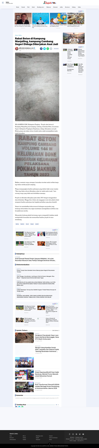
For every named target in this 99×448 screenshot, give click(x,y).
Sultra (79, 7)
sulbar (61, 7)
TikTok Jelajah (73, 440)
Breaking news (40, 7)
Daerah (23, 7)
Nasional (38, 439)
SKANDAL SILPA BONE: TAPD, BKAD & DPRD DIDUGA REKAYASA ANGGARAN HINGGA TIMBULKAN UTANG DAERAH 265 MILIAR (34, 296)
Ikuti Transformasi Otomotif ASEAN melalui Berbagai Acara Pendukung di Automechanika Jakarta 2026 (47, 386)
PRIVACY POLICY (70, 439)
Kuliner (24, 439)
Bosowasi (67, 7)
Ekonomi (55, 7)
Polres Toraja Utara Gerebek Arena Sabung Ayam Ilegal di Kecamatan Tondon (36, 271)
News (50, 439)
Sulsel (33, 7)
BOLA (24, 435)
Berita (17, 7)
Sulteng (74, 7)
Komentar (56, 48)
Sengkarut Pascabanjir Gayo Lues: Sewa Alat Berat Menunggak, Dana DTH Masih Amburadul (47, 337)
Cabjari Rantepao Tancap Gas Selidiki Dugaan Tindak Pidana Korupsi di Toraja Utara (36, 290)
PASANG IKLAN (79, 437)
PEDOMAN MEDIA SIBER (81, 439)
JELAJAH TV (80, 440)
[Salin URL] (51, 48)
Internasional (13, 439)
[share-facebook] (41, 48)
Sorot (27, 224)
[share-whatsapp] (47, 48)
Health (37, 437)
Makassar (48, 7)
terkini (37, 224)
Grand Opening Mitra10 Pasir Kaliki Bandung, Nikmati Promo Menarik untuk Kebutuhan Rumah (47, 374)
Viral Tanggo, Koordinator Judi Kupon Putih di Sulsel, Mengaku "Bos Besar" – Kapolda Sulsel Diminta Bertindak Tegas (35, 277)
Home (16, 35)
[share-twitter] (44, 48)
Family (24, 437)
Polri (28, 7)
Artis (11, 435)
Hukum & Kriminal (53, 437)
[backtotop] (49, 444)
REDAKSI (72, 437)
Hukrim (22, 224)
